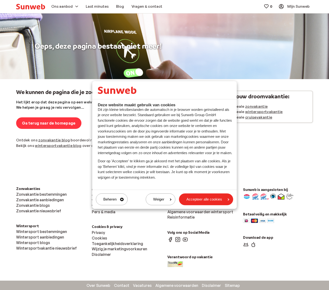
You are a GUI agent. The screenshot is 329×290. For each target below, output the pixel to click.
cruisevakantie (258, 117)
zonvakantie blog (54, 140)
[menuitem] (30, 6)
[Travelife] (175, 263)
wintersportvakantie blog (58, 145)
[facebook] (170, 239)
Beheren (110, 199)
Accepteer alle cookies (204, 199)
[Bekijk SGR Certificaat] (255, 196)
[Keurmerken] (246, 196)
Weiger (158, 199)
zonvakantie (256, 106)
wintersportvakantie (264, 111)
